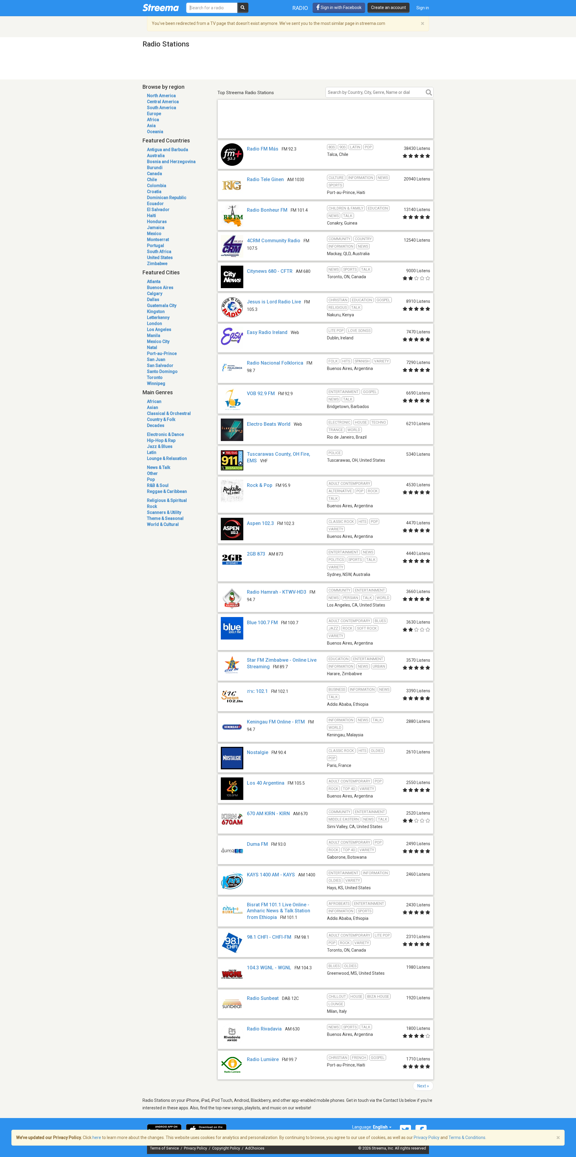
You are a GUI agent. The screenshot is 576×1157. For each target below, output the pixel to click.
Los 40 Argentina (265, 783)
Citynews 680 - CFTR (269, 271)
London (154, 323)
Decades (155, 425)
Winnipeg (156, 383)
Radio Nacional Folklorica (275, 363)
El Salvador (158, 209)
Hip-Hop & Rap (161, 440)
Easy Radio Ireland (267, 332)
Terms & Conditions (466, 1137)
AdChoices (254, 1148)
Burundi (155, 167)
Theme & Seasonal (165, 518)
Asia (151, 125)
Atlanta (153, 281)
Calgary (154, 293)
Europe (154, 113)
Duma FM (257, 844)
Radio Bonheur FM (267, 210)
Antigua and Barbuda (167, 149)
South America (161, 107)
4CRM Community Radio (273, 240)
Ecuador (155, 203)
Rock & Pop (259, 485)
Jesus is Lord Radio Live (274, 302)
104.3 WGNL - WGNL (269, 968)
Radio (300, 8)
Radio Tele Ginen (265, 179)
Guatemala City (161, 305)
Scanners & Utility (164, 512)
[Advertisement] (325, 130)
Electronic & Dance (165, 434)
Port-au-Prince (162, 353)
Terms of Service (165, 1148)
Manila (153, 335)
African (154, 401)
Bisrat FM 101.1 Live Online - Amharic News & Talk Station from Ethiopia (278, 911)
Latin (151, 452)
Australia (156, 155)
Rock (152, 506)
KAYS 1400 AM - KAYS (271, 875)
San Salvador (160, 365)
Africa (153, 119)
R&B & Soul (158, 485)
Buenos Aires (160, 287)
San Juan (156, 359)
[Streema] (160, 7)
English (380, 1127)
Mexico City (158, 341)
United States (160, 257)
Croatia (154, 191)
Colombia (156, 185)
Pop (151, 479)
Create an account (388, 7)
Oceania (155, 131)
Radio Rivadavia (264, 1029)
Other (152, 473)
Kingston (156, 311)
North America (161, 95)
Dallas (153, 299)
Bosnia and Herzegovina (171, 161)
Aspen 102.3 (260, 523)
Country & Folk (161, 419)
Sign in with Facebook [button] (341, 7)
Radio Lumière (263, 1059)
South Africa (159, 251)
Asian (152, 407)
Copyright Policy (226, 1148)
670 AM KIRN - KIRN (268, 813)
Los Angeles (159, 329)
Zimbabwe (157, 263)
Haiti (151, 215)
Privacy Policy (196, 1148)
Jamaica (155, 227)
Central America (163, 101)
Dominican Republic (166, 197)
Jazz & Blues (159, 446)
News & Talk (158, 467)
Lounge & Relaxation (167, 458)
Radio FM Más (262, 149)
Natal (152, 347)
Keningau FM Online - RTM (276, 722)
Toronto (155, 377)
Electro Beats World (268, 424)
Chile (152, 179)
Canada (154, 173)
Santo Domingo (162, 371)
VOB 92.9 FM (261, 393)
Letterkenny (158, 317)
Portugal (155, 245)
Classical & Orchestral (169, 413)
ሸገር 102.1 (257, 691)
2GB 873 (256, 554)
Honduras (157, 221)
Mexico (154, 233)
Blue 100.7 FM (262, 622)
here (96, 1137)
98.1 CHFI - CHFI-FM (269, 937)
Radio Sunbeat (263, 998)
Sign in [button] (422, 7)
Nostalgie (257, 752)
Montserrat (158, 239)
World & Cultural (163, 524)
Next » (423, 1086)
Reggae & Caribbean (167, 491)
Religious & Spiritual (167, 500)
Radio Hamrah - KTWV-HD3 (276, 592)
